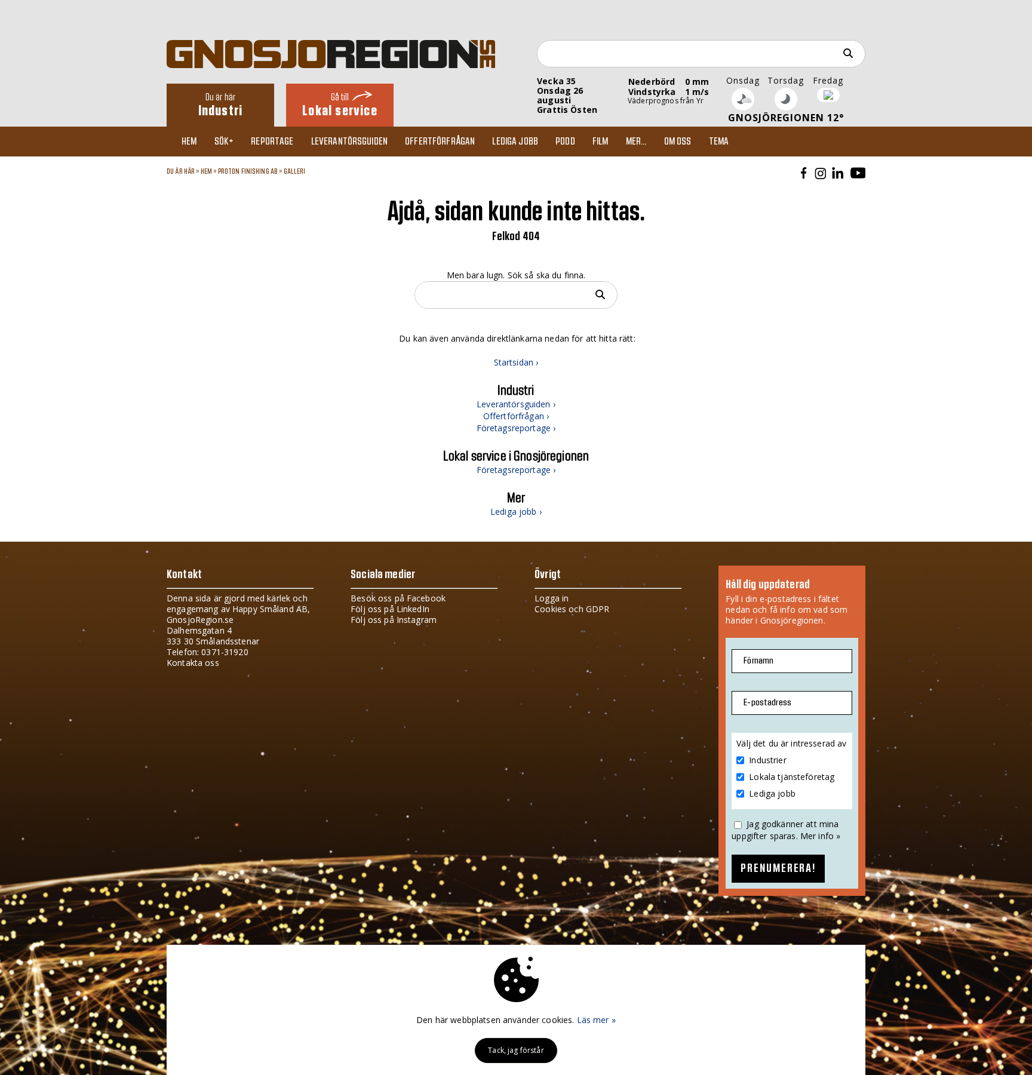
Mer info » (820, 835)
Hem (189, 141)
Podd (565, 141)
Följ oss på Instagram (394, 619)
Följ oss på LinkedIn (390, 609)
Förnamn (758, 660)
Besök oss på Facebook (398, 598)
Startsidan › (516, 362)
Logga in (552, 598)
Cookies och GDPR (572, 609)
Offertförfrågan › (516, 416)
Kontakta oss (193, 662)
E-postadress (767, 702)
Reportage (272, 141)
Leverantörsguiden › (516, 404)
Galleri (295, 171)
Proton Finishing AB (248, 171)
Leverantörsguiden (349, 141)
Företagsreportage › (516, 428)
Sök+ (224, 141)
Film (600, 141)
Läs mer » (596, 1019)
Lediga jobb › (516, 511)
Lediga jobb (515, 141)
